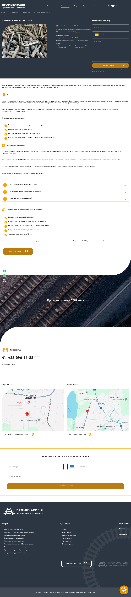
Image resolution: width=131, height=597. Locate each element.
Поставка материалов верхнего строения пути (18, 547)
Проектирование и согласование (14, 538)
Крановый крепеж (67, 544)
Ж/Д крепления (66, 541)
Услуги (76, 6)
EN (116, 6)
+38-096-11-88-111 (24, 358)
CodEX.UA (92, 592)
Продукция (65, 6)
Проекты (86, 6)
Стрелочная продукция (69, 535)
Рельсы (64, 529)
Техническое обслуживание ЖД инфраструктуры (19, 544)
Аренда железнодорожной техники (14, 553)
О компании (52, 6)
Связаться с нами (15, 251)
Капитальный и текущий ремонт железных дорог (19, 532)
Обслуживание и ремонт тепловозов (15, 535)
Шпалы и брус (66, 532)
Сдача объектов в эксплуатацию (14, 541)
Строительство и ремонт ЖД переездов (16, 550)
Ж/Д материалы (67, 538)
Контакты (98, 6)
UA (109, 6)
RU (113, 6)
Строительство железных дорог (13, 529)
